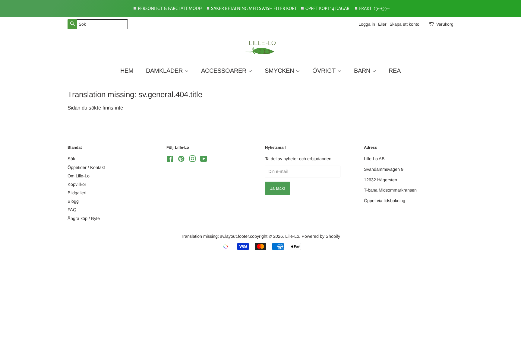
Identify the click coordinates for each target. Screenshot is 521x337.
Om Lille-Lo (79, 175)
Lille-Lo (292, 236)
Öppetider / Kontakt (86, 167)
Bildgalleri (77, 192)
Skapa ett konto (404, 24)
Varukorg (444, 24)
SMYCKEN (280, 70)
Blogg (73, 201)
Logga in (366, 24)
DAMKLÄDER (165, 70)
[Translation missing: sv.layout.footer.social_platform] (169, 159)
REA (395, 70)
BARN (363, 70)
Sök (71, 158)
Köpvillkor (77, 184)
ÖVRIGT (324, 70)
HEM (127, 70)
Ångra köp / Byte (84, 218)
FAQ (72, 209)
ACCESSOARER (224, 70)
